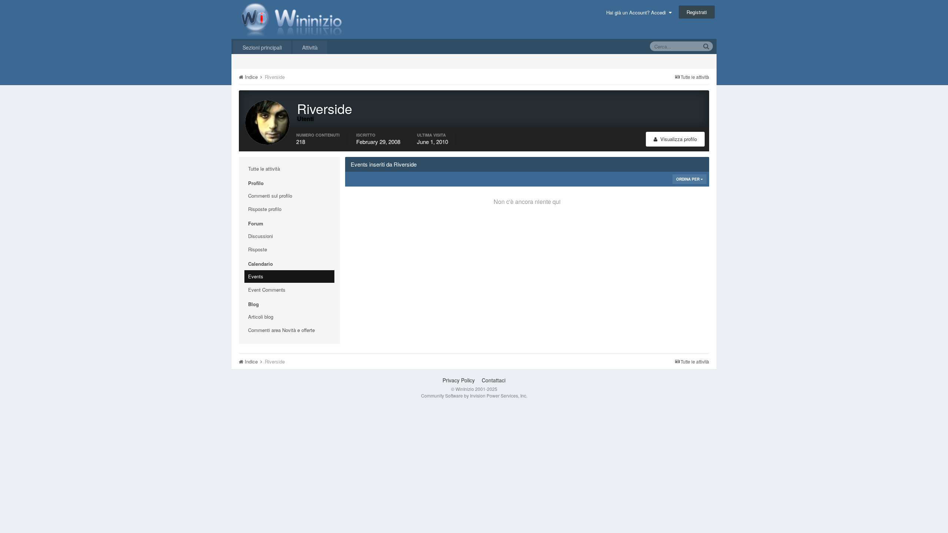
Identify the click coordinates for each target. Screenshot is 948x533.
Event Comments (267, 289)
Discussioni (260, 235)
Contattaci (493, 380)
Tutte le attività (264, 168)
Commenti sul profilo (270, 195)
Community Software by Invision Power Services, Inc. (474, 395)
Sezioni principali (262, 47)
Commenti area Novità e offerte (281, 329)
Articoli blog (260, 316)
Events (255, 276)
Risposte (257, 249)
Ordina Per (688, 179)
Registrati (697, 12)
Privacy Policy (459, 380)
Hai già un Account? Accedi (637, 12)
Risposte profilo (264, 208)
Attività (310, 47)
